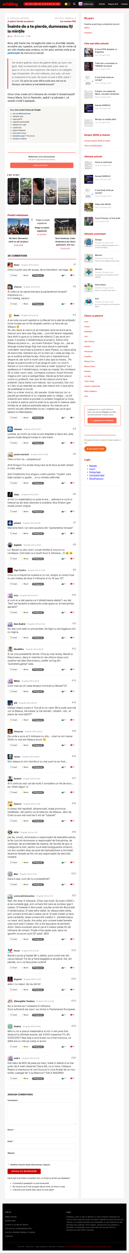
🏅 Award (13, 275)
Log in (92, 469)
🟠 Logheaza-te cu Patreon (102, 420)
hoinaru (87, 346)
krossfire (87, 356)
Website (11, 1153)
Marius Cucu (89, 361)
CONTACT (9, 1236)
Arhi (11, 36)
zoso (86, 321)
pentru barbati (21, 454)
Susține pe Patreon (40, 165)
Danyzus (18, 731)
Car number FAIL (68, 21)
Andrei (87, 326)
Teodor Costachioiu (92, 386)
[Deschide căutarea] (74, 4)
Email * (11, 1141)
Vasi (86, 396)
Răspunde (38, 275)
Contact (124, 4)
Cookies (97, 1247)
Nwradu (87, 371)
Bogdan (18, 979)
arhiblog (10, 4)
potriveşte (14, 53)
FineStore (88, 33)
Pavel (17, 950)
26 (29, 36)
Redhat (17, 778)
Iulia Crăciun (89, 341)
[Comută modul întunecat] (67, 4)
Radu (16, 265)
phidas (17, 523)
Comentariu (13, 1100)
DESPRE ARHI (10, 1221)
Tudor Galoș (89, 381)
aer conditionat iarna (22, 113)
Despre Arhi (113, 4)
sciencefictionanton (24, 896)
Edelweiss (88, 331)
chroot (67, 1247)
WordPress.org (96, 478)
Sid (15, 703)
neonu (17, 756)
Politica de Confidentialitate (82, 1247)
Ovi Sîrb (87, 376)
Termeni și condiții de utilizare (16, 1225)
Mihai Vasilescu (90, 391)
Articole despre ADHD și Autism (97, 141)
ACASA (102, 4)
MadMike (19, 649)
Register (93, 465)
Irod (86, 336)
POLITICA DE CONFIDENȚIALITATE (18, 1229)
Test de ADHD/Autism (93, 146)
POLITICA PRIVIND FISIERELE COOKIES (20, 1232)
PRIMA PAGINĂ (11, 1217)
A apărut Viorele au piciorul (21, 21)
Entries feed (95, 472)
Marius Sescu (89, 366)
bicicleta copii (19, 136)
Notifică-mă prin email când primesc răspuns (30, 1165)
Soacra (17, 804)
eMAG (86, 28)
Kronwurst (88, 351)
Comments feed (96, 475)
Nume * (11, 1130)
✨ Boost (24, 275)
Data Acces (106, 1247)
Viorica (18, 287)
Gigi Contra (20, 570)
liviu (16, 595)
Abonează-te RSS (96, 449)
